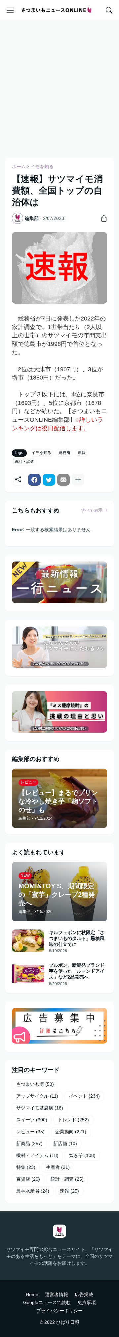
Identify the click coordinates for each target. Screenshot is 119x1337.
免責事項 (86, 1302)
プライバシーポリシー (59, 1310)
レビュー (30, 1131)
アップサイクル (37, 1096)
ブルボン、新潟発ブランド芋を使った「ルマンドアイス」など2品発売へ (76, 971)
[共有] (101, 218)
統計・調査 (24, 461)
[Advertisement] (59, 88)
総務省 (64, 452)
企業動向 (70, 1131)
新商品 (29, 1143)
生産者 (58, 1167)
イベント (84, 1096)
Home (32, 1294)
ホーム (19, 166)
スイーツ (31, 1119)
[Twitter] (49, 480)
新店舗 (65, 1143)
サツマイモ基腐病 (39, 1107)
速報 (82, 452)
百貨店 (28, 1179)
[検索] (109, 10)
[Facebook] (34, 480)
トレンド (73, 1119)
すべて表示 (91, 510)
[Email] (63, 480)
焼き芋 (82, 1155)
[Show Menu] (10, 10)
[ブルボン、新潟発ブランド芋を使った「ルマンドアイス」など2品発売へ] (28, 973)
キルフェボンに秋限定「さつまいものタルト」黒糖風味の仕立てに (76, 938)
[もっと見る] (78, 480)
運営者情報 (56, 1294)
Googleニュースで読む (47, 1302)
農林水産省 (32, 1191)
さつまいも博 (35, 1084)
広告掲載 (84, 1294)
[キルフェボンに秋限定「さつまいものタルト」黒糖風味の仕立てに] (28, 940)
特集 (25, 1167)
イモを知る (42, 166)
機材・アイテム (37, 1155)
